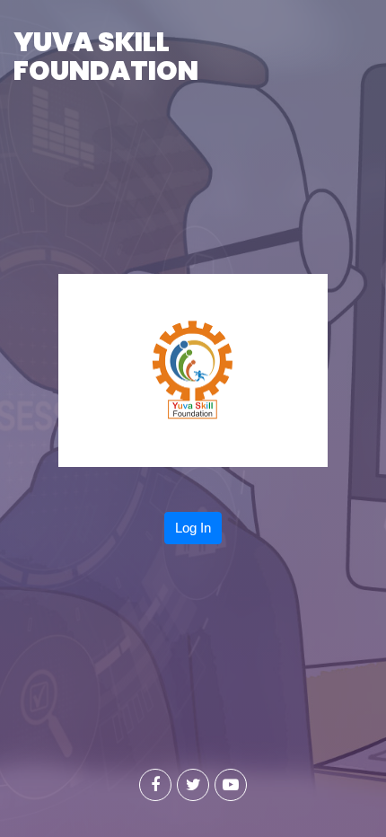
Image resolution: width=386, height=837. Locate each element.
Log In (193, 527)
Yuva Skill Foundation (105, 56)
